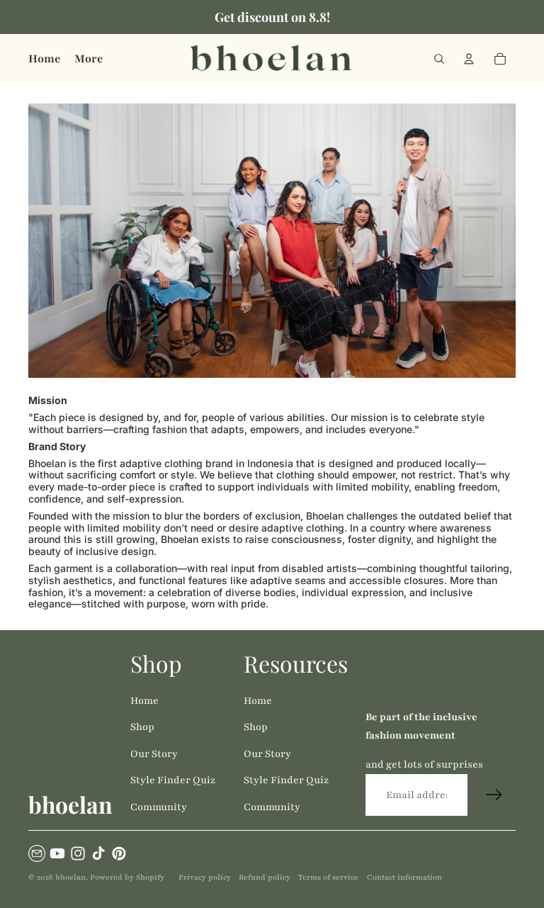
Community (158, 807)
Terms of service (328, 877)
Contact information (404, 877)
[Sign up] (494, 795)
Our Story (154, 754)
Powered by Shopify (127, 877)
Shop (142, 727)
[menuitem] (88, 58)
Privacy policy (204, 877)
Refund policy (264, 877)
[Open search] (439, 58)
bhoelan (70, 877)
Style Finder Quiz (172, 780)
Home (144, 700)
